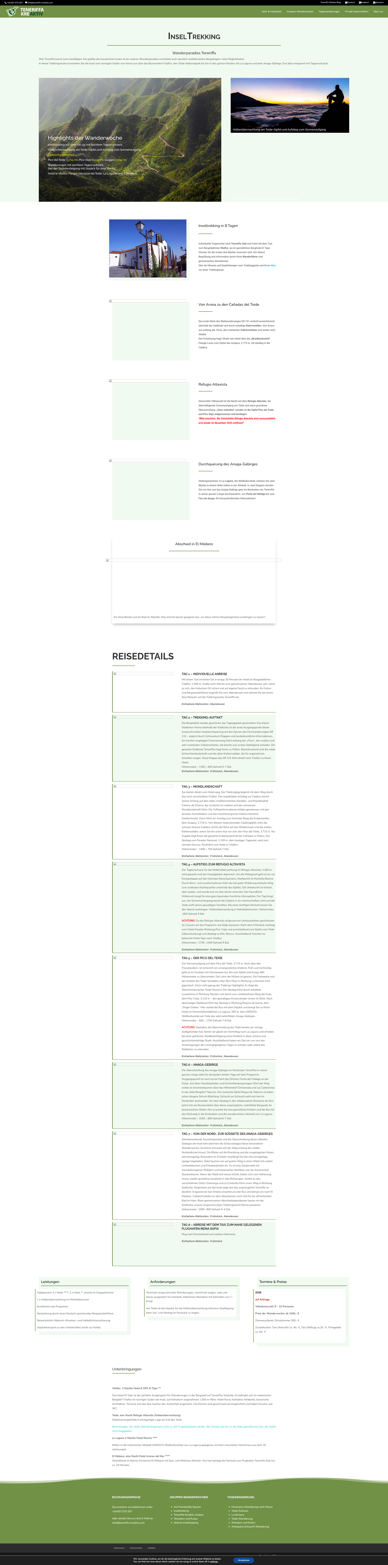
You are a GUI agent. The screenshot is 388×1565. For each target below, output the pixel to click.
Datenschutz (136, 1548)
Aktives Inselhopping (186, 1522)
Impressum (119, 1548)
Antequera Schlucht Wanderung (250, 1526)
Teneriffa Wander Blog (331, 3)
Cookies (151, 1548)
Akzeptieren (243, 1560)
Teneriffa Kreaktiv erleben (189, 1515)
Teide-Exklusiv (239, 1511)
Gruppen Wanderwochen (300, 11)
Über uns (378, 11)
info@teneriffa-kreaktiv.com (128, 1523)
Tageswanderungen (329, 11)
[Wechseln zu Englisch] (364, 3)
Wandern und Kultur (186, 1518)
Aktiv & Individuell (271, 11)
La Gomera (237, 1515)
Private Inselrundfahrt (356, 11)
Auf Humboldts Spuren (187, 1507)
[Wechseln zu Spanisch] (378, 3)
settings (214, 1561)
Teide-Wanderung (242, 1518)
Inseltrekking (181, 1511)
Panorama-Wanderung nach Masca (252, 1507)
